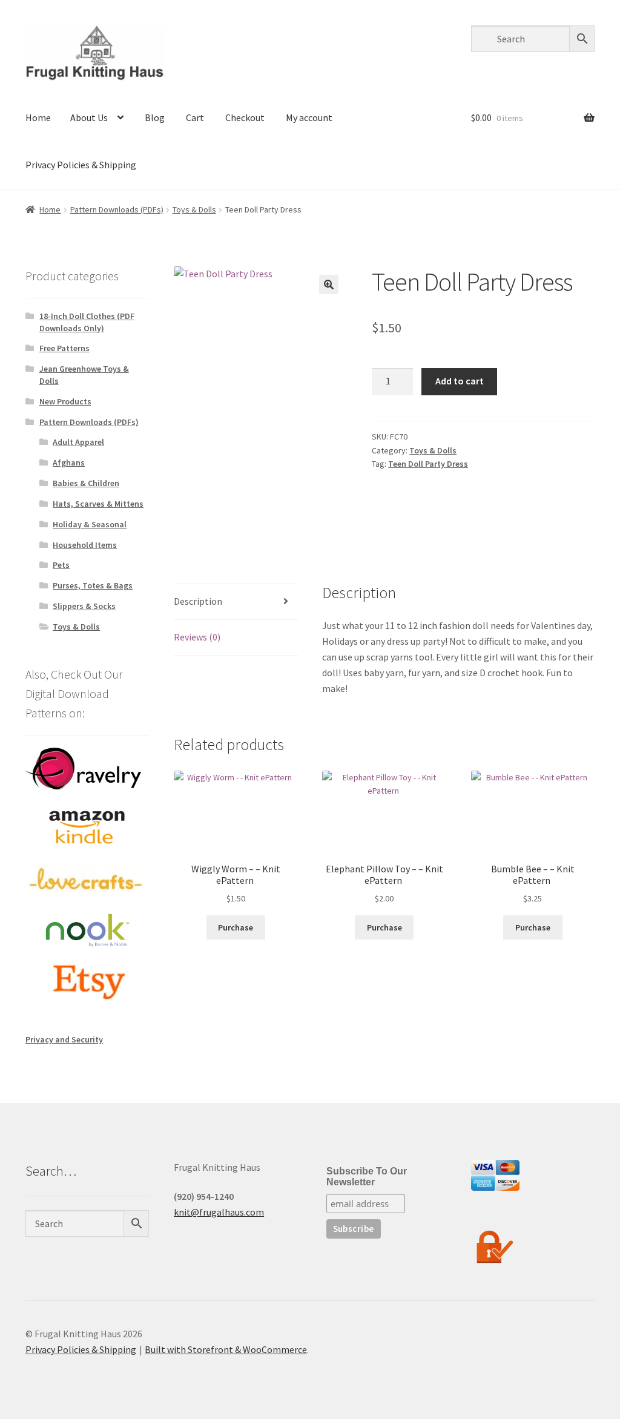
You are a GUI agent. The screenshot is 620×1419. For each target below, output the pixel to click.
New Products (65, 401)
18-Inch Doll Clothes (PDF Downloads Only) (86, 322)
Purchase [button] (235, 927)
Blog (155, 117)
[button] (328, 284)
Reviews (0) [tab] (197, 637)
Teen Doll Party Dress (428, 463)
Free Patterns (64, 348)
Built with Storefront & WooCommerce (226, 1349)
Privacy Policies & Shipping (80, 165)
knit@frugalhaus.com (219, 1212)
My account (309, 117)
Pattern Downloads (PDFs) (116, 209)
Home (38, 117)
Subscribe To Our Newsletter (366, 1176)
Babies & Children (86, 483)
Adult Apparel (78, 441)
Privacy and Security (64, 1039)
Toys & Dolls (194, 209)
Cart (195, 117)
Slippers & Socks (84, 606)
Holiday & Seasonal (90, 524)
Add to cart (459, 381)
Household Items (85, 544)
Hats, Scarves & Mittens (98, 503)
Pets (61, 564)
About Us (89, 117)
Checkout (245, 117)
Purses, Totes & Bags (93, 585)
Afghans (69, 462)
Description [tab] (198, 601)
